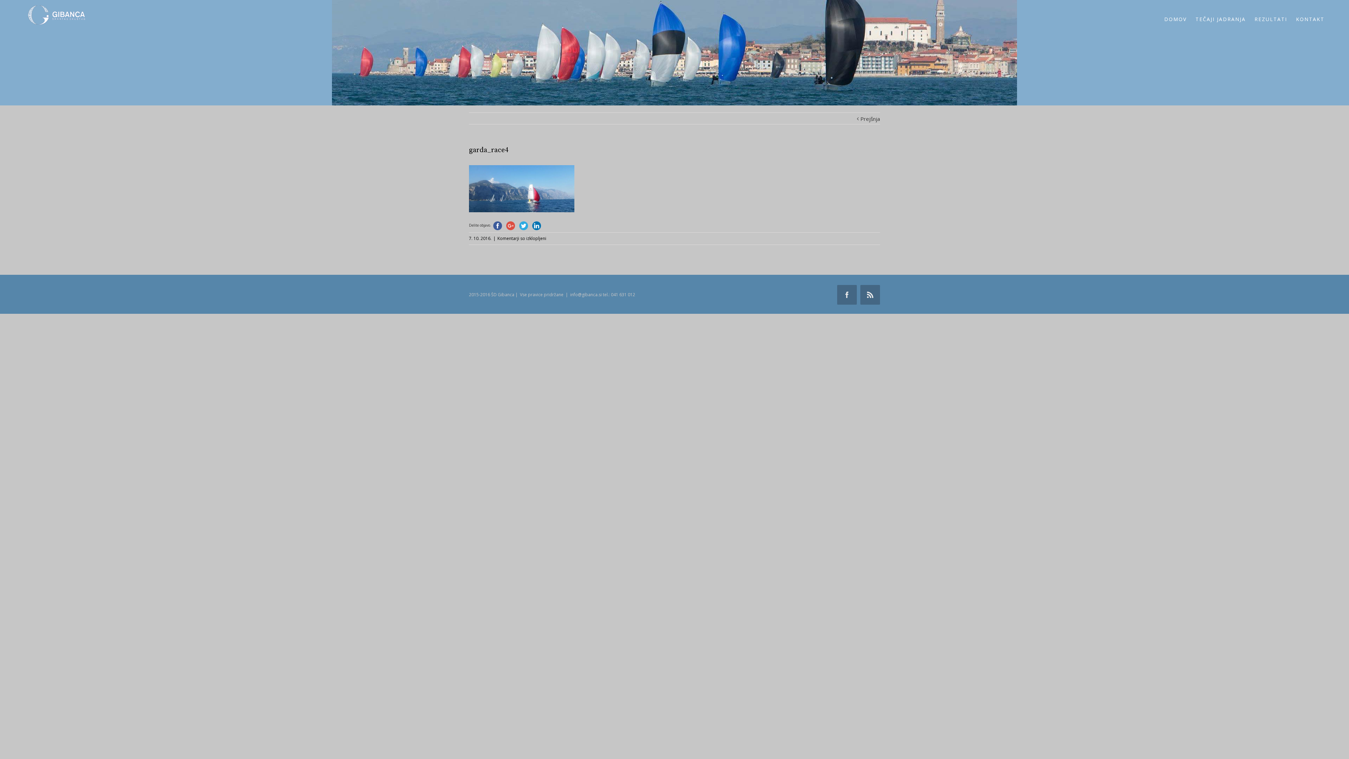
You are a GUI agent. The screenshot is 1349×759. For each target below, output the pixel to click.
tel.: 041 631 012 (619, 295)
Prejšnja (870, 118)
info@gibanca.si (586, 295)
